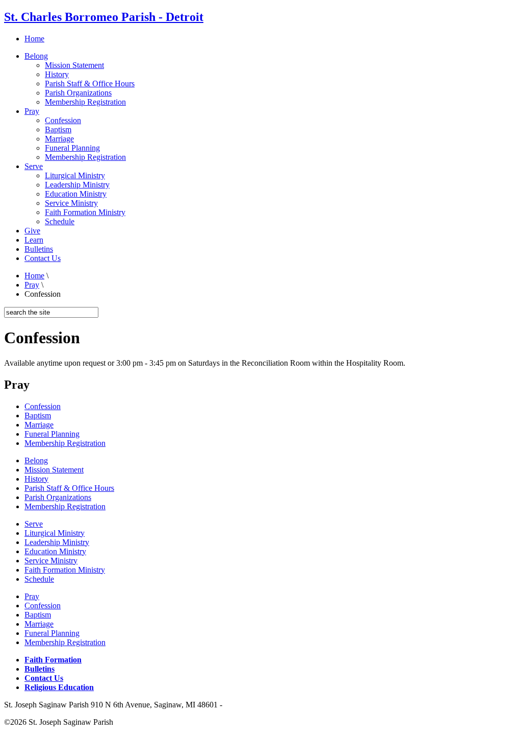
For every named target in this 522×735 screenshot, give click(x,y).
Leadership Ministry (77, 184)
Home (34, 38)
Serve (33, 166)
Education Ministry (76, 193)
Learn (33, 239)
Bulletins (38, 249)
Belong (36, 56)
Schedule (59, 221)
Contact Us (42, 258)
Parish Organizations (78, 92)
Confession (63, 120)
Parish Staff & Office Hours (90, 83)
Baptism (58, 129)
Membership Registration (85, 102)
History (57, 74)
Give (32, 230)
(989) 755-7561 (249, 704)
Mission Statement (74, 65)
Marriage (59, 138)
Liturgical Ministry (75, 175)
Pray (31, 111)
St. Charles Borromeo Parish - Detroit (103, 16)
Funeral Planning (72, 148)
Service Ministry (71, 203)
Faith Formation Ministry (85, 212)
